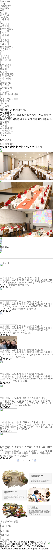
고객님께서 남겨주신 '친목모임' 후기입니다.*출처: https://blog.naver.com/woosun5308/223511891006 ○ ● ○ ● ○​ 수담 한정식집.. (26, 378)
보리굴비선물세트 (9, 94)
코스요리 (4, 42)
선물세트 (4, 92)
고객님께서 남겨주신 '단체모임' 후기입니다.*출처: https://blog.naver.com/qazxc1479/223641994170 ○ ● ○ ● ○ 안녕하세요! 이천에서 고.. (26, 306)
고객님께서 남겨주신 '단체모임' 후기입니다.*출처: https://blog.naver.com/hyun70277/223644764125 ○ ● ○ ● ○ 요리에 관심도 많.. (26, 330)
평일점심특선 (7, 46)
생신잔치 (4, 67)
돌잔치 (3, 69)
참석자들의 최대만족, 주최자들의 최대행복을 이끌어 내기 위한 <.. (26, 447)
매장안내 (4, 55)
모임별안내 (5, 64)
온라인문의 (5, 525)
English (4, 17)
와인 (2, 51)
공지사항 (4, 30)
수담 (2, 10)
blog (2, 3)
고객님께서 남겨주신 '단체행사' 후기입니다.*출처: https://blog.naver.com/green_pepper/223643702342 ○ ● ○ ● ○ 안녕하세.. (26, 354)
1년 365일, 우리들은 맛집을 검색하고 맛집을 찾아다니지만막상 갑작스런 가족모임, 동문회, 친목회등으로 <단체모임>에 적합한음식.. (26, 453)
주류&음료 (5, 48)
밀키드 (3, 107)
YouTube (4, 8)
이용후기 (4, 19)
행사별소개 (5, 60)
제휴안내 (4, 535)
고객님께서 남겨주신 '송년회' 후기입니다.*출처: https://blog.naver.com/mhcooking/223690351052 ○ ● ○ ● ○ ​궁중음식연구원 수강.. (26, 282)
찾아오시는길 (7, 28)
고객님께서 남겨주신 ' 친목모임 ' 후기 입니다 (22, 422)
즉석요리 (4, 105)
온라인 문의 (6, 87)
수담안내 (4, 23)
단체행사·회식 (7, 73)
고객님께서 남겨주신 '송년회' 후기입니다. (21, 277)
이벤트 (3, 32)
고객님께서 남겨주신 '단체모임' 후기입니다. (22, 325)
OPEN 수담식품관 (9, 98)
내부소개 (4, 57)
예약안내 (4, 85)
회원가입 (4, 14)
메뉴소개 (4, 39)
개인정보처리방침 (9, 521)
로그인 (3, 12)
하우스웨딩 (5, 78)
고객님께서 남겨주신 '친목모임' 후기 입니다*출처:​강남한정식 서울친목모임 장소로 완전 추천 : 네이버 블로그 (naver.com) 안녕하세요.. (26, 427)
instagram (5, 5)
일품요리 (4, 44)
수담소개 (4, 26)
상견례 (3, 71)
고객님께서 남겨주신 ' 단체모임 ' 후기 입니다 (22, 398)
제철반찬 (4, 101)
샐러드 (3, 103)
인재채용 (4, 530)
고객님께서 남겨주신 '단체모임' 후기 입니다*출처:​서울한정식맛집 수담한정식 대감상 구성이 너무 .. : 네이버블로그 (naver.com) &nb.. (26, 403)
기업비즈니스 (7, 76)
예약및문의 (5, 82)
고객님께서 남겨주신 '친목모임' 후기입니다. (22, 374)
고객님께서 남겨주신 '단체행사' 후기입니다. (22, 301)
